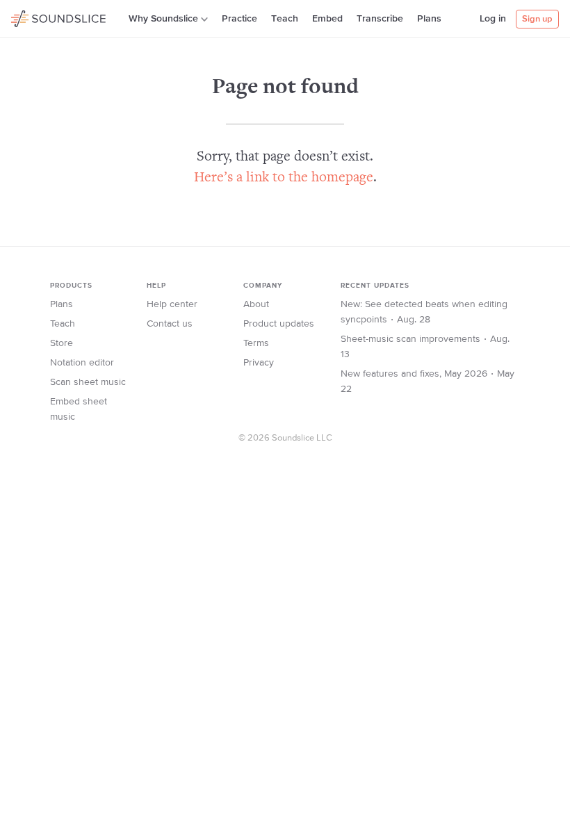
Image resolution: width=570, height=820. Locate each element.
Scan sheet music (88, 382)
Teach (284, 19)
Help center (172, 304)
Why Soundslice (163, 19)
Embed (327, 19)
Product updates (278, 324)
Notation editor (82, 363)
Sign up (537, 19)
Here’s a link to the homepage (283, 178)
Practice (239, 19)
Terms (256, 343)
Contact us (170, 324)
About (256, 304)
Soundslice (38, 16)
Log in (493, 19)
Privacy (258, 363)
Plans (429, 19)
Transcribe (380, 19)
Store (61, 343)
